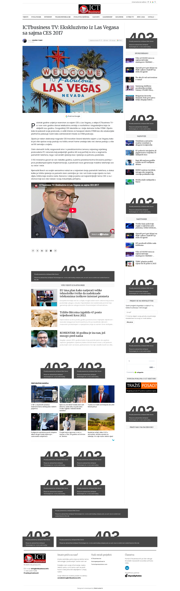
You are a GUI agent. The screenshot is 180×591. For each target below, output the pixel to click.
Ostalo (151, 17)
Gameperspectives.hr (98, 561)
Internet (48, 17)
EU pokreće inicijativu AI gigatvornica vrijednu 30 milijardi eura (146, 153)
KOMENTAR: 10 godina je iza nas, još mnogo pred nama (82, 334)
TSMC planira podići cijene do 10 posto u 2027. (146, 262)
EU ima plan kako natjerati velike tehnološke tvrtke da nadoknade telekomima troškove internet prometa (84, 293)
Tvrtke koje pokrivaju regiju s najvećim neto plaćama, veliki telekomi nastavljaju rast (146, 227)
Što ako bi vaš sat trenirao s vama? (146, 78)
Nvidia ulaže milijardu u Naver (146, 181)
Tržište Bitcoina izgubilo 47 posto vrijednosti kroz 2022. (81, 314)
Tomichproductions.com (99, 564)
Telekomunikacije (63, 17)
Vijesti (25, 17)
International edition (139, 2)
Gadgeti (95, 17)
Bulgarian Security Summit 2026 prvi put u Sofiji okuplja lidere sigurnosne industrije (145, 99)
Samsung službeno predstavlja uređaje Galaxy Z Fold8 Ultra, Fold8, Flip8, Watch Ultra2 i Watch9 (146, 90)
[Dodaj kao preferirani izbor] (152, 2)
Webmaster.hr (98, 588)
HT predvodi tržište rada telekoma (146, 244)
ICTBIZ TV (130, 17)
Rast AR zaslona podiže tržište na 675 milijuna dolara (145, 162)
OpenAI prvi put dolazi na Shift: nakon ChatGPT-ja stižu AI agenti (146, 70)
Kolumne (119, 17)
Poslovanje (36, 17)
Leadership (107, 17)
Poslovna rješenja (81, 17)
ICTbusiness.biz (96, 558)
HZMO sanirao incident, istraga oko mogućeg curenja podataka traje (146, 172)
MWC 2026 (141, 17)
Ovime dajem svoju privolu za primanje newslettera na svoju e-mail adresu (141, 317)
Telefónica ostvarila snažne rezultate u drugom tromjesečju (144, 143)
